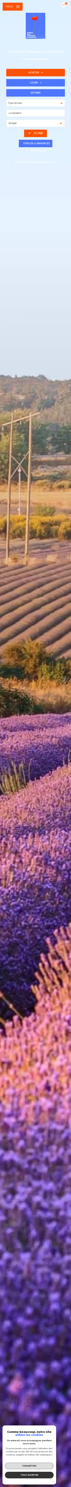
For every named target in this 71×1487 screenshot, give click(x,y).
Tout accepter (29, 1474)
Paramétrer (29, 1465)
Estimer (35, 92)
